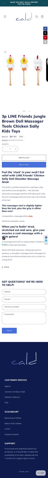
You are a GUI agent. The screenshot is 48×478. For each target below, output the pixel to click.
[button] (5, 16)
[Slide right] (29, 111)
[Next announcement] (43, 3)
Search (8, 386)
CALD (27, 471)
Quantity (5, 144)
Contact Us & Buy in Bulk (15, 392)
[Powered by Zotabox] (45, 42)
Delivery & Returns (12, 397)
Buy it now (24, 165)
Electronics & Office (13, 418)
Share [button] (6, 267)
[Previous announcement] (4, 3)
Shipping (5, 140)
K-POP (7, 429)
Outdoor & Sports (12, 434)
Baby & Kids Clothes (13, 423)
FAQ (6, 403)
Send (9, 331)
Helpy (46, 243)
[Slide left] (18, 111)
